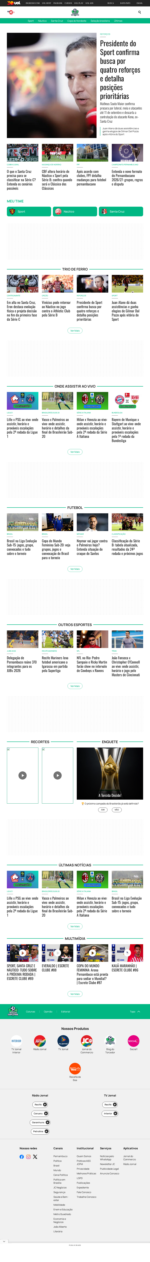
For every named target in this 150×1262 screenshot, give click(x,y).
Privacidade (83, 1168)
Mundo (57, 1170)
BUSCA (111, 3)
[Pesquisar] (139, 12)
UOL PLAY (78, 3)
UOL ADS (89, 3)
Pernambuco (60, 1156)
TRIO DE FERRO (75, 269)
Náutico (42, 20)
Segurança (59, 1192)
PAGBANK (57, 3)
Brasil (56, 1165)
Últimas (118, 20)
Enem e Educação (63, 1209)
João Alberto (60, 1226)
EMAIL (140, 3)
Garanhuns (40, 1122)
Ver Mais (75, 330)
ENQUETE (110, 741)
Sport (31, 20)
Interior (110, 1113)
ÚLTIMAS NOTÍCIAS (75, 865)
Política (57, 1160)
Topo (132, 1011)
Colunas (30, 1011)
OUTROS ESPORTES (75, 624)
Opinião (48, 1011)
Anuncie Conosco (109, 1173)
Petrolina (40, 1131)
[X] (35, 1157)
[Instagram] (28, 1157)
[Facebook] (21, 1157)
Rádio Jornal (129, 1164)
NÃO (117, 810)
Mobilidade (59, 1204)
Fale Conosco (84, 1192)
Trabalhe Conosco (86, 1196)
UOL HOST (46, 3)
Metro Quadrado (62, 1214)
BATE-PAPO (125, 3)
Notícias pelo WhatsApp (107, 1158)
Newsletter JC (107, 1164)
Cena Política (60, 1175)
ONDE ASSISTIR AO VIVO (75, 386)
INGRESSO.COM (33, 3)
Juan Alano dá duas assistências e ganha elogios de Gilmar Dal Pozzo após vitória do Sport (121, 131)
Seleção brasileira (100, 20)
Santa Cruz (57, 20)
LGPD (80, 1178)
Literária (57, 1231)
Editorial (65, 1011)
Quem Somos (84, 1156)
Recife (40, 1104)
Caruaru (40, 1113)
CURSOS (68, 3)
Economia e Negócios (59, 1220)
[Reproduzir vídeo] (22, 775)
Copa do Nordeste (76, 20)
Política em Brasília (59, 1181)
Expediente (83, 1187)
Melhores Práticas (86, 1173)
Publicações (83, 1182)
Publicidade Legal (109, 1168)
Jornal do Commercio (129, 1158)
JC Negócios (60, 1187)
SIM (103, 810)
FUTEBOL (75, 507)
